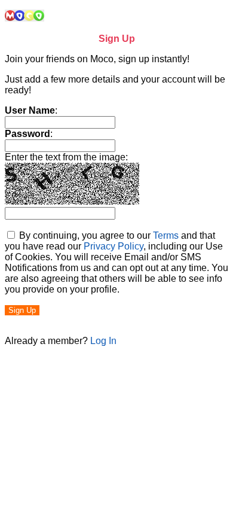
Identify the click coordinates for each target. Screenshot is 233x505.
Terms (166, 235)
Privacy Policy (113, 246)
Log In (103, 341)
